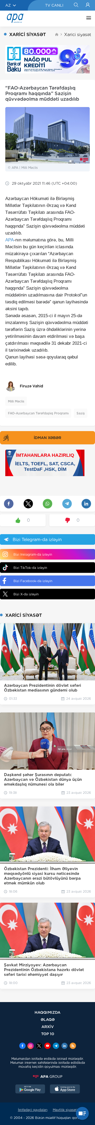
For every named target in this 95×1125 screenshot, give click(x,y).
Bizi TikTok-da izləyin (30, 568)
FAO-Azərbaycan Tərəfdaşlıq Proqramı (38, 413)
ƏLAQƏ (48, 1019)
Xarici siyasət (77, 34)
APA (9, 239)
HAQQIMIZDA (47, 1012)
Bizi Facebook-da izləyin (32, 581)
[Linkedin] (64, 1046)
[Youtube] (47, 1046)
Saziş (81, 413)
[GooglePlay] (30, 1089)
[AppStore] (65, 1089)
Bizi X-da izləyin (26, 594)
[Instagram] (30, 1046)
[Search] (75, 5)
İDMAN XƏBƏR (47, 438)
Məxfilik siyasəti (65, 1110)
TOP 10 (47, 1033)
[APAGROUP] (47, 1076)
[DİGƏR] (87, 18)
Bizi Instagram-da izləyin (32, 554)
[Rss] (73, 1046)
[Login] (88, 5)
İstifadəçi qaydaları (33, 1110)
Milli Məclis (16, 401)
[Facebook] (22, 1046)
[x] (39, 1046)
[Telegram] (56, 1046)
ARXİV (47, 1026)
